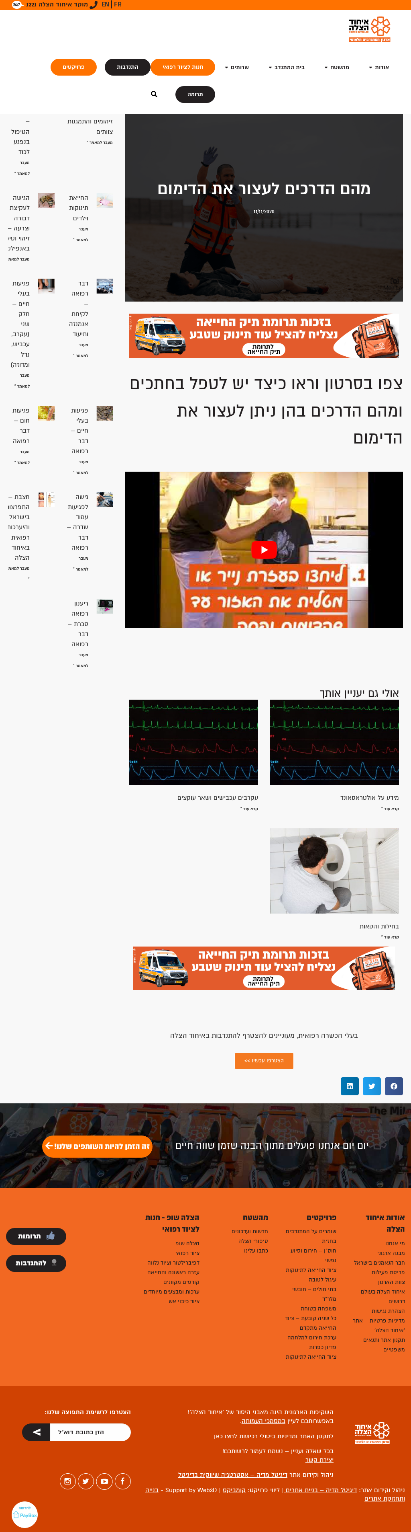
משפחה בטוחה (318, 1308)
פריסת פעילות (388, 1272)
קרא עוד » (390, 808)
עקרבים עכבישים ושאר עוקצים (217, 798)
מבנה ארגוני (391, 1253)
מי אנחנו (395, 1243)
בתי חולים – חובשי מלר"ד (314, 1294)
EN (105, 4)
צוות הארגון (391, 1282)
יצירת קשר (319, 1460)
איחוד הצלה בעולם (383, 1291)
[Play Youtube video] (264, 550)
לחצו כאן (225, 1436)
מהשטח (339, 67)
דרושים (397, 1301)
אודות (382, 67)
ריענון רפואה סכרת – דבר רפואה (78, 624)
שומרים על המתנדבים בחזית (311, 1236)
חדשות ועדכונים (250, 1231)
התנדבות (127, 67)
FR (118, 4)
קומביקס (234, 1490)
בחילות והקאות (379, 926)
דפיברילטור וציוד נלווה (173, 1262)
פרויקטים (74, 67)
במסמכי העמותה (263, 1421)
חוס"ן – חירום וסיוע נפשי (313, 1255)
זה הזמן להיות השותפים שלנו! (101, 1146)
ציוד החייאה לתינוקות (311, 1270)
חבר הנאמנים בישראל (379, 1262)
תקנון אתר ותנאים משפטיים (384, 1345)
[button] (394, 1086)
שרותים (240, 67)
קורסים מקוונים (181, 1282)
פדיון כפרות (322, 1347)
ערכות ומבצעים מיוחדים (171, 1291)
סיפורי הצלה (253, 1241)
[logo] (369, 29)
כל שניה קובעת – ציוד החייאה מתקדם (310, 1323)
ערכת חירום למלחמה (311, 1337)
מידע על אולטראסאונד (369, 798)
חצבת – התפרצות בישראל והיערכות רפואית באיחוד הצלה (17, 527)
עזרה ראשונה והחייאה (173, 1272)
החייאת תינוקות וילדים (78, 208)
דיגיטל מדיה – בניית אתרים (320, 1490)
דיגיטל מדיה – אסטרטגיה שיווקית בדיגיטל (232, 1475)
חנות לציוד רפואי (183, 67)
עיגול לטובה (322, 1279)
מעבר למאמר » (100, 142)
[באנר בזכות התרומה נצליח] (264, 335)
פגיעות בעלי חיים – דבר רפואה (79, 431)
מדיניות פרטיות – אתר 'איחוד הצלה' (379, 1325)
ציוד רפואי (187, 1253)
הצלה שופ (187, 1243)
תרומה (195, 94)
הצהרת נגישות (388, 1311)
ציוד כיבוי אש (184, 1301)
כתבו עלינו (256, 1250)
